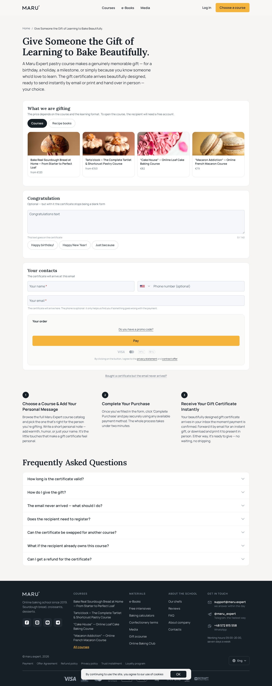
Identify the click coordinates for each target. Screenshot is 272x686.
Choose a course (233, 7)
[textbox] (142, 286)
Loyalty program (135, 663)
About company (179, 622)
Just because (105, 245)
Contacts (174, 629)
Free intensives (140, 608)
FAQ (171, 615)
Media (145, 8)
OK (178, 674)
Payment (28, 663)
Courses (108, 8)
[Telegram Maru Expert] (58, 622)
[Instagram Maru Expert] (37, 622)
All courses (81, 647)
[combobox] (144, 286)
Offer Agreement (47, 663)
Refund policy (69, 663)
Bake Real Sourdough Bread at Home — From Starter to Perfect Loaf (98, 603)
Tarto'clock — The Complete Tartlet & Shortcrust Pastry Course (97, 615)
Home (26, 28)
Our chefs (175, 601)
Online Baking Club (142, 643)
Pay (136, 341)
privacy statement (147, 358)
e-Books (127, 8)
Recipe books (61, 123)
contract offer (169, 358)
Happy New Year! (75, 245)
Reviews (174, 608)
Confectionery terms (143, 622)
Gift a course (138, 636)
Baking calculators (141, 615)
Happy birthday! (42, 245)
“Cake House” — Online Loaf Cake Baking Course (96, 626)
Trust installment (111, 663)
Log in (206, 7)
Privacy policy (89, 663)
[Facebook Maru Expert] (27, 622)
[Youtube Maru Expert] (47, 622)
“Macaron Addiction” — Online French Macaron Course (94, 638)
